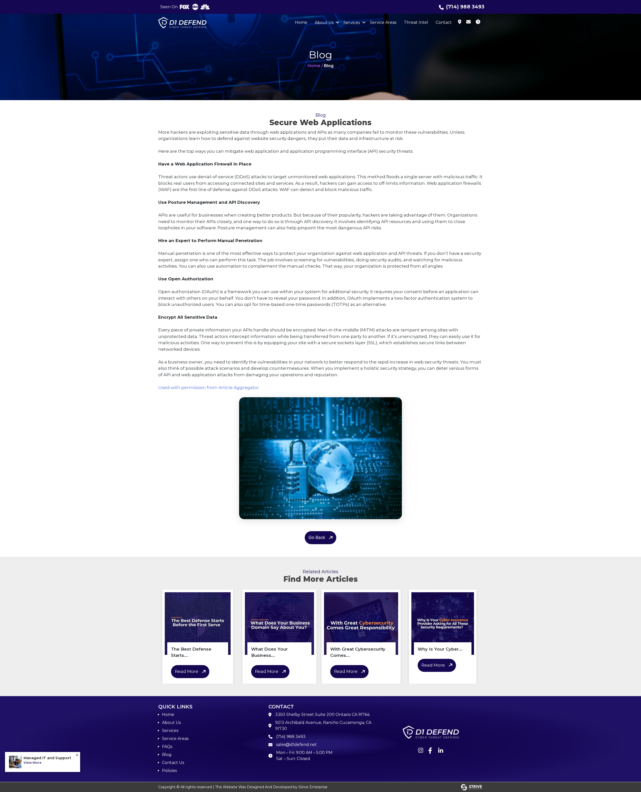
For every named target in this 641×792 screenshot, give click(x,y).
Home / (315, 65)
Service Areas (383, 22)
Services (352, 22)
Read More (186, 671)
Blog (167, 754)
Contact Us (173, 762)
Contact (444, 22)
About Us (324, 22)
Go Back (316, 537)
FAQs (167, 746)
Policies (169, 770)
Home (301, 22)
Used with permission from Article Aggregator (208, 387)
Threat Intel (416, 22)
